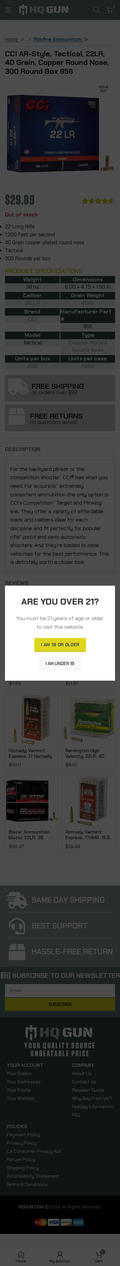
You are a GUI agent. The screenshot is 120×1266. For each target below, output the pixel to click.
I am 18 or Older (60, 644)
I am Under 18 (60, 663)
